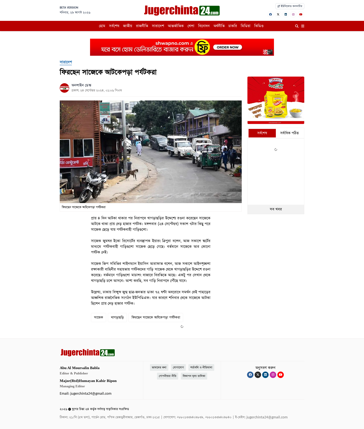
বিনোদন (204, 26)
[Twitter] (278, 14)
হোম (102, 26)
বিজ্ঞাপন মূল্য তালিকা (194, 376)
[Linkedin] (285, 14)
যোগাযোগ (178, 367)
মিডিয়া (245, 26)
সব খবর (276, 209)
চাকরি (232, 26)
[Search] (296, 26)
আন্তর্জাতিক (176, 26)
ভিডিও (259, 26)
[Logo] (182, 10)
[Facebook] (270, 14)
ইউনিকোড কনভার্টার (291, 6)
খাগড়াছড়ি (117, 317)
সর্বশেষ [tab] (262, 133)
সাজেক (98, 317)
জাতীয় (127, 26)
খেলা (190, 26)
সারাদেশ (158, 26)
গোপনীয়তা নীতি (167, 376)
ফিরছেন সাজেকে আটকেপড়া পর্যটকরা (156, 317)
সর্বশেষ (114, 26)
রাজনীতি (142, 26)
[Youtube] (301, 14)
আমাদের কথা (159, 367)
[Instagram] (293, 14)
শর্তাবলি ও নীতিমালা (201, 367)
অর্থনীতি (219, 26)
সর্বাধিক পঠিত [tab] (289, 133)
